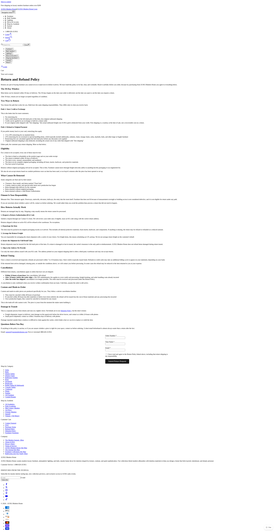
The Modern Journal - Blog (14, 440)
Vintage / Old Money (12, 416)
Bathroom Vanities (11, 378)
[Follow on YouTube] (6, 497)
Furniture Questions (12, 433)
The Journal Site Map (12, 450)
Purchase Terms (10, 427)
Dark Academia (10, 406)
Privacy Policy (10, 444)
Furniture (10, 16)
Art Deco (8, 410)
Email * (108, 348)
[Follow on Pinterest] (6, 494)
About (9, 28)
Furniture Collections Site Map (15, 452)
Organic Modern (10, 412)
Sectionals (8, 381)
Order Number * (111, 336)
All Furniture (9, 395)
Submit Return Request (117, 361)
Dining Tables (10, 374)
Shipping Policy (66, 311)
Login (5, 67)
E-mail (23, 478)
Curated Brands (10, 397)
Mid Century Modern (12, 408)
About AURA (10, 442)
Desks (7, 391)
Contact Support (10, 423)
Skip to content (6, 2)
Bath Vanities (11, 18)
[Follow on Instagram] (6, 491)
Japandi (7, 414)
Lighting (10, 20)
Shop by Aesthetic (13, 24)
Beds (7, 372)
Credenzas (8, 389)
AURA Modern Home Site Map (16, 448)
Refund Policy (10, 429)
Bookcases (8, 383)
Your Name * (109, 342)
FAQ (7, 425)
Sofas (7, 370)
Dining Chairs (10, 376)
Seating (7, 393)
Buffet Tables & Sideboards (14, 385)
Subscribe (5, 480)
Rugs (7, 379)
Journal (9, 26)
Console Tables (10, 387)
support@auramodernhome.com (17, 332)
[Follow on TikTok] (6, 500)
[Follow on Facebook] (6, 485)
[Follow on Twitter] (6, 488)
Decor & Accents (13, 22)
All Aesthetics (10, 404)
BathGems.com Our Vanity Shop (16, 454)
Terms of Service (11, 446)
